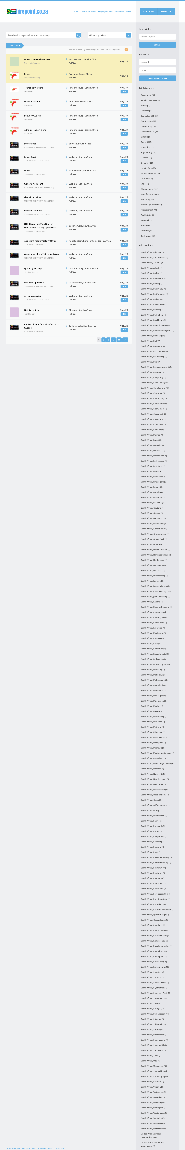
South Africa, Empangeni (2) (153, 481)
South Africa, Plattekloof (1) (153, 878)
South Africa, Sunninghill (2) (154, 1045)
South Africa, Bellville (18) (152, 304)
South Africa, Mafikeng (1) (153, 669)
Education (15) (147, 147)
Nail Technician (32, 310)
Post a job (148, 11)
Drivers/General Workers (37, 59)
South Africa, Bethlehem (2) (153, 315)
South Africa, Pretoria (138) (153, 904)
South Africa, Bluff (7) (150, 341)
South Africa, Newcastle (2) (153, 784)
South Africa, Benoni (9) (151, 309)
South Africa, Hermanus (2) (153, 565)
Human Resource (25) (150, 173)
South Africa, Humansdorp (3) (154, 575)
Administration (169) (150, 100)
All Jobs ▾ (15, 45)
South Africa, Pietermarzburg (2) (156, 862)
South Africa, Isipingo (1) (152, 581)
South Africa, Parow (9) (151, 831)
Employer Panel (105, 11)
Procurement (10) (149, 209)
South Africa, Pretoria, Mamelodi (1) (157, 909)
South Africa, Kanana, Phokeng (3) (156, 607)
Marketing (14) (147, 199)
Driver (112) (146, 142)
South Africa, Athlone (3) (152, 262)
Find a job (166, 11)
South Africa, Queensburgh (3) (155, 914)
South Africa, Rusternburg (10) (155, 967)
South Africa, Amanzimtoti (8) (154, 257)
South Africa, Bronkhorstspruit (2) (156, 367)
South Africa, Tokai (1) (151, 1055)
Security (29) (146, 230)
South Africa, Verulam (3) (152, 1081)
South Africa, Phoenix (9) (152, 841)
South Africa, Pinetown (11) (153, 867)
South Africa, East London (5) (154, 461)
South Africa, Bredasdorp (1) (154, 356)
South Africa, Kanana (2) (152, 601)
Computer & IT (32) (149, 116)
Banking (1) (146, 105)
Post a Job (59, 1148)
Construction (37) (148, 121)
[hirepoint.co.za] (27, 11)
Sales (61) (145, 225)
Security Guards (32, 115)
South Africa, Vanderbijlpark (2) (155, 1071)
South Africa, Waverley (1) (153, 1097)
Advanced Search (123, 11)
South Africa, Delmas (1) (152, 435)
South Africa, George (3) (152, 513)
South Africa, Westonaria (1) (154, 1113)
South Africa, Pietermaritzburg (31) (157, 857)
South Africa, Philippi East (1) (154, 836)
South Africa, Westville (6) (152, 1118)
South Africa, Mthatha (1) (152, 768)
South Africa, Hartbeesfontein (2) (156, 554)
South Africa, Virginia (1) (152, 1087)
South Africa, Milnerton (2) (153, 732)
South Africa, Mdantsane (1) (153, 701)
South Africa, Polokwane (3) (153, 888)
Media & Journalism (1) (151, 204)
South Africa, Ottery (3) (151, 810)
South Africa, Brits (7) (150, 361)
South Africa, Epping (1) (151, 487)
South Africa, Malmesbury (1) (154, 680)
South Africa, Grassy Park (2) (154, 539)
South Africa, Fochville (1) (152, 502)
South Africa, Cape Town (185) (154, 382)
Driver (27, 73)
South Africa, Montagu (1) (152, 747)
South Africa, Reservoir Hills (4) (155, 935)
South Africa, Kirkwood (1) (153, 628)
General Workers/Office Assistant (42, 254)
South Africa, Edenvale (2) (153, 476)
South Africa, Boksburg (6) (153, 346)
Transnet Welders (33, 87)
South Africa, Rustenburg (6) (154, 961)
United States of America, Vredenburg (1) (153, 1144)
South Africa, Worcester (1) (153, 1128)
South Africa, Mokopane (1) (153, 742)
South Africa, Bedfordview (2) (154, 294)
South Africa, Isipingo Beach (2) (155, 586)
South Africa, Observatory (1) (154, 789)
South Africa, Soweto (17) (152, 1003)
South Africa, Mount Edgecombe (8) (157, 763)
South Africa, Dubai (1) (151, 440)
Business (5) (146, 110)
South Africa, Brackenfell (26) (154, 351)
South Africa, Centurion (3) (153, 393)
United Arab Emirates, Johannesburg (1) (151, 1135)
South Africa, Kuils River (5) (153, 648)
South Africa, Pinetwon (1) (153, 873)
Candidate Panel (88, 11)
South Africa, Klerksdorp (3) (153, 633)
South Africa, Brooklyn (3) (152, 372)
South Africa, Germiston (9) (153, 518)
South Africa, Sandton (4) (152, 972)
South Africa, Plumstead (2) (153, 883)
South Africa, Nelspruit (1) (153, 774)
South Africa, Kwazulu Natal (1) (155, 654)
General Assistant (33, 183)
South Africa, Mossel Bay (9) (153, 758)
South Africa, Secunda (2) (152, 977)
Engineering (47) (148, 152)
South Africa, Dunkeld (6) (152, 445)
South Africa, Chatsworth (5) (154, 403)
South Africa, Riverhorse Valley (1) (156, 946)
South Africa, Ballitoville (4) (153, 278)
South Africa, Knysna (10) (152, 638)
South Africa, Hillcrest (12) (153, 570)
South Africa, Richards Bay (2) (154, 940)
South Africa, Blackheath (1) (153, 320)
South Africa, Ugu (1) (150, 1060)
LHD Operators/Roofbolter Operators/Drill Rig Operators (40, 225)
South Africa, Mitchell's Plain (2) (155, 737)
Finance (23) (146, 157)
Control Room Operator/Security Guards (41, 326)
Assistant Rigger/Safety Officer (40, 240)
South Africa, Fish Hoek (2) (153, 497)
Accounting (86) (148, 95)
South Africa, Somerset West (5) (155, 993)
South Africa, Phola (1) (151, 852)
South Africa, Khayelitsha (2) (154, 622)
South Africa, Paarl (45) (151, 821)
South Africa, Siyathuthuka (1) (154, 987)
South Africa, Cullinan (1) (152, 429)
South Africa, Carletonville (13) (155, 388)
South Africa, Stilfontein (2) (153, 1024)
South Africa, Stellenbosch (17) (155, 1013)
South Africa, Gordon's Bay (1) (154, 528)
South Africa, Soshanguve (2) (154, 998)
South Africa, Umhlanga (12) (154, 1066)
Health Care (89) (148, 168)
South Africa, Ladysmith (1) (153, 659)
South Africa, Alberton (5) (152, 252)
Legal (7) (145, 183)
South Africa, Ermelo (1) (152, 492)
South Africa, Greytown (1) (153, 544)
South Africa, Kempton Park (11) (155, 612)
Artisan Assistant (33, 295)
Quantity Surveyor (33, 268)
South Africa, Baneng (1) (152, 283)
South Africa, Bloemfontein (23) (155, 325)
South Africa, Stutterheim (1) (154, 1034)
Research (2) (146, 220)
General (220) (147, 163)
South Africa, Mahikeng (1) (153, 674)
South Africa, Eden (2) (151, 471)
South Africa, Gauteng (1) (152, 508)
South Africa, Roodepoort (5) (154, 956)
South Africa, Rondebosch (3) (154, 951)
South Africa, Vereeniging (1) (154, 1076)
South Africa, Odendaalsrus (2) (155, 794)
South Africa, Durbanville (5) (154, 455)
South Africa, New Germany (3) (155, 779)
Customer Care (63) (149, 131)
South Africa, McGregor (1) (153, 695)
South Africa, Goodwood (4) (153, 523)
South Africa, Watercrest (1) (153, 1092)
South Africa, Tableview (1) (153, 1050)
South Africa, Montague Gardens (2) (157, 753)
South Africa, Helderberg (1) (154, 560)
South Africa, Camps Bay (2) (153, 377)
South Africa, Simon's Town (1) (155, 982)
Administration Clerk (35, 129)
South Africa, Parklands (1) (153, 826)
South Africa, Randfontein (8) (154, 930)
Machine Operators (34, 282)
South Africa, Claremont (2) (153, 414)
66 (119, 339)
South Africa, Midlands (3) (153, 721)
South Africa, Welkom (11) (152, 1102)
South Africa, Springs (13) (152, 1008)
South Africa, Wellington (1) (153, 1107)
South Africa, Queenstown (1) (154, 920)
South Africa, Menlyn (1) (152, 706)
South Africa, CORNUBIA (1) (153, 424)
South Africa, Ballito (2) (151, 273)
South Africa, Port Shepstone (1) (155, 899)
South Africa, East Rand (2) (153, 466)
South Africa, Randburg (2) (153, 925)
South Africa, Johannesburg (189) (156, 591)
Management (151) (149, 189)
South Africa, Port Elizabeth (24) (155, 894)
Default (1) (145, 136)
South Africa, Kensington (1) (153, 617)
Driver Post (30, 143)
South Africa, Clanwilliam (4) (154, 408)
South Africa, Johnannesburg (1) (155, 596)
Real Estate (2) (147, 215)
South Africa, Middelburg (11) (154, 716)
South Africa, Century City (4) (154, 398)
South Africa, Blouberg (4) (153, 335)
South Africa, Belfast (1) (151, 299)
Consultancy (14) (148, 126)
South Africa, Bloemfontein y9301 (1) (157, 330)
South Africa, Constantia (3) (153, 419)
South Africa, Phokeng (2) (152, 847)
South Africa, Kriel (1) (150, 643)
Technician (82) (148, 236)
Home (75, 11)
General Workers (33, 101)
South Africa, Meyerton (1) (153, 711)
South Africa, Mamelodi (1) (153, 685)
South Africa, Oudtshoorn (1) (154, 815)
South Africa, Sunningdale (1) (154, 1040)
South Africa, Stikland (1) (152, 1019)
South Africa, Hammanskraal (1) (155, 549)
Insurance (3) (147, 178)
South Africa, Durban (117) (153, 450)
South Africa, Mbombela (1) (153, 690)
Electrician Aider (32, 197)
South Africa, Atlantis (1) (152, 268)
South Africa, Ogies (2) (151, 800)
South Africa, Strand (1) (151, 1029)
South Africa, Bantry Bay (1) (153, 288)
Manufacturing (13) (150, 194)
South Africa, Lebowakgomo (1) (155, 664)
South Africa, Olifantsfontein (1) (155, 805)
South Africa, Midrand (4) (152, 727)
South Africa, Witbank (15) (153, 1123)
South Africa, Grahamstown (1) (155, 534)
